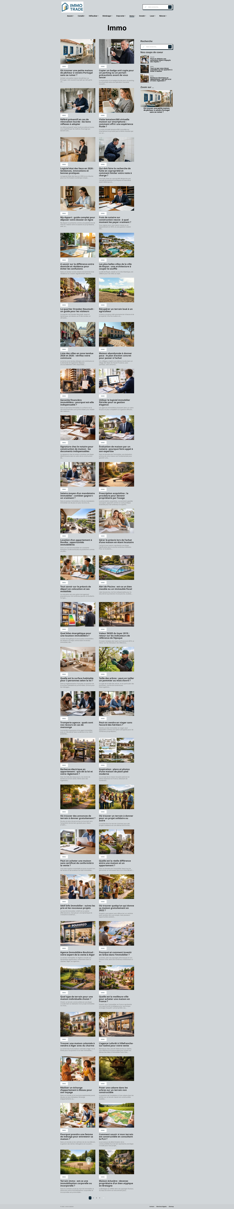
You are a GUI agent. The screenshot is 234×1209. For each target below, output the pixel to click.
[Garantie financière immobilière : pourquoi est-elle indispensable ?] (77, 381)
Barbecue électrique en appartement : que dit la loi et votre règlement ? (76, 771)
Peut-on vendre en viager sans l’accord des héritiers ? (115, 723)
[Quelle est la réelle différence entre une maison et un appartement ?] (116, 841)
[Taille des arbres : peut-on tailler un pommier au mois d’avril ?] (116, 659)
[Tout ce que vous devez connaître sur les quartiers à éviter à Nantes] (144, 69)
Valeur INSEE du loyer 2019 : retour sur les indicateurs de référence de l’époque (114, 635)
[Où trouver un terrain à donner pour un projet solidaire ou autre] (116, 797)
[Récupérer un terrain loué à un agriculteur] (116, 290)
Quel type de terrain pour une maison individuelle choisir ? (76, 997)
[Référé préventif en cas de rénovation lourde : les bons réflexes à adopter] (77, 100)
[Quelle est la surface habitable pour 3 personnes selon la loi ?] (77, 659)
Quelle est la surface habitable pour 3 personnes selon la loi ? (76, 679)
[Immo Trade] (72, 7)
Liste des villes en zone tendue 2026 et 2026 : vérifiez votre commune (76, 355)
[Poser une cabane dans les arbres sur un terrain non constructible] (116, 1068)
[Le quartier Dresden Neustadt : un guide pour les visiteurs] (77, 290)
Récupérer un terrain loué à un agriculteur (116, 310)
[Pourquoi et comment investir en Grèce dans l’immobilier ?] (116, 933)
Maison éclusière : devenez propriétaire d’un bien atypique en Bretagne (116, 1183)
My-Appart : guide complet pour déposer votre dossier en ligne (77, 218)
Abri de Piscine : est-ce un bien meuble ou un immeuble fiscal (115, 587)
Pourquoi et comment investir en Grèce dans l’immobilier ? (115, 953)
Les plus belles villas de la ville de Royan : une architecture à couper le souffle (115, 266)
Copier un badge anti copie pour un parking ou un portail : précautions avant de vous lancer (116, 74)
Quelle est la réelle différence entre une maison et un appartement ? (115, 863)
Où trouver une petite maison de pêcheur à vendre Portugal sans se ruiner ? (76, 73)
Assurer (152, 57)
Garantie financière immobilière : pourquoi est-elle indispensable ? (77, 402)
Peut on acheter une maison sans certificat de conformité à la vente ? (77, 863)
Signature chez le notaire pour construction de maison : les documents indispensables (76, 449)
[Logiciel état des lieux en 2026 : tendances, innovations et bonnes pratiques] (77, 149)
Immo (64, 66)
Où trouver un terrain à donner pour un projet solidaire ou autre (116, 818)
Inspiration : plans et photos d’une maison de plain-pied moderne (114, 771)
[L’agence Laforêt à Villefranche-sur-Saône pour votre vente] (116, 1024)
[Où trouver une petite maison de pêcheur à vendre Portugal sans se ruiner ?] (77, 51)
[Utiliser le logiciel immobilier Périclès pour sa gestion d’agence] (116, 381)
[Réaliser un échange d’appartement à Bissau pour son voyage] (77, 1068)
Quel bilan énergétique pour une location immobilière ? (75, 634)
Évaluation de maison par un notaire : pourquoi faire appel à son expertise (116, 449)
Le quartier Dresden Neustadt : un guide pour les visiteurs (77, 310)
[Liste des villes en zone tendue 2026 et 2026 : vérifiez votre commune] (77, 334)
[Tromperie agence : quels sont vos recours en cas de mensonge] (77, 703)
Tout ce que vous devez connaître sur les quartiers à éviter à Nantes (161, 69)
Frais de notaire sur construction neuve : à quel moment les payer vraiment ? (115, 219)
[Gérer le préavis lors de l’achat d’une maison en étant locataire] (116, 521)
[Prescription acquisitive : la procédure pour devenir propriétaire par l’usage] (116, 474)
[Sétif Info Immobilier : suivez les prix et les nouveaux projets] (77, 886)
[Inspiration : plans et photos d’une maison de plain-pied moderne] (116, 750)
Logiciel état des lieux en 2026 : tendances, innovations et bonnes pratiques (77, 170)
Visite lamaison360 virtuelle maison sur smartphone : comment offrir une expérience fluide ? (116, 123)
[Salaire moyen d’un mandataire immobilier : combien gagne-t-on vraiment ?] (77, 474)
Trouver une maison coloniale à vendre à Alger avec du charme (77, 1044)
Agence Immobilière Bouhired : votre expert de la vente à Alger (77, 953)
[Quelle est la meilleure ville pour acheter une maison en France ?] (116, 977)
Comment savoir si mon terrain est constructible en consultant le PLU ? (116, 1136)
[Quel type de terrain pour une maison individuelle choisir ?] (77, 977)
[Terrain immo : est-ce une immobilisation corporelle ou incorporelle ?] (77, 1162)
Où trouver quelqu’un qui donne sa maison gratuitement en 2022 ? (116, 908)
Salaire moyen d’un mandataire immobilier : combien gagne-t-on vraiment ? (77, 495)
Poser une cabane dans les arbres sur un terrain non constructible (113, 1090)
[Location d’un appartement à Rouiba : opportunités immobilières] (77, 521)
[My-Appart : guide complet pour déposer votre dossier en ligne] (77, 198)
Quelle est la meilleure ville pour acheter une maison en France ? (114, 999)
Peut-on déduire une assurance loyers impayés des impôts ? (160, 60)
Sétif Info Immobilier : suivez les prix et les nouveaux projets (77, 906)
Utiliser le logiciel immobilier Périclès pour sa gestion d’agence (114, 402)
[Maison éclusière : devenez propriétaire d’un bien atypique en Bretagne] (116, 1162)
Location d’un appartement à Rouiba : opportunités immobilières (76, 542)
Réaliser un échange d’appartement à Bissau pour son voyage (76, 1090)
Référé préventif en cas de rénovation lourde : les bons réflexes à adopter (75, 122)
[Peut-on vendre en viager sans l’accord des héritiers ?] (116, 703)
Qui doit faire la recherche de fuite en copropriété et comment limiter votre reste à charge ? (115, 172)
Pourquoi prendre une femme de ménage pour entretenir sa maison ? (76, 1136)
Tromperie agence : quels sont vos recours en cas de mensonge (76, 725)
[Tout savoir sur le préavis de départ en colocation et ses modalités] (77, 567)
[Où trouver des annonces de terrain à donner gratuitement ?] (77, 797)
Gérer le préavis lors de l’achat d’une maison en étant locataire (116, 541)
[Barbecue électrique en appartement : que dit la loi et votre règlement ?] (77, 750)
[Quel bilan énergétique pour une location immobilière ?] (77, 614)
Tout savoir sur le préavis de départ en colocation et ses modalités (75, 589)
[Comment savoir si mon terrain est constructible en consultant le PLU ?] (116, 1115)
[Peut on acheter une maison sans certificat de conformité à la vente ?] (77, 841)
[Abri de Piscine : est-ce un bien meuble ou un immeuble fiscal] (116, 567)
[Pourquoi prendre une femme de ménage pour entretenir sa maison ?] (77, 1115)
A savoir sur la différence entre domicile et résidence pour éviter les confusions (77, 266)
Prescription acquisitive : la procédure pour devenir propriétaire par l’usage (113, 495)
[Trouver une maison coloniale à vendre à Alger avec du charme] (77, 1024)
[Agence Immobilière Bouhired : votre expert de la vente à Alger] (77, 933)
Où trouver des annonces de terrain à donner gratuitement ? (77, 817)
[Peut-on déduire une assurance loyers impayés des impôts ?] (144, 59)
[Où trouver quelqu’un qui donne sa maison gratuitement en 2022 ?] (116, 886)
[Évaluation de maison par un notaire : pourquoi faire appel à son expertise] (116, 427)
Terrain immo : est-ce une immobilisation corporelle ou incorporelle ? (76, 1183)
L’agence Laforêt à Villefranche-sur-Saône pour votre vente (116, 1044)
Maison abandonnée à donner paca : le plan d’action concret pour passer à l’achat (115, 355)
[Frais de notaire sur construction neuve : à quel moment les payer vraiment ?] (116, 198)
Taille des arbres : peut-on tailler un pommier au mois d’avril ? (116, 679)
